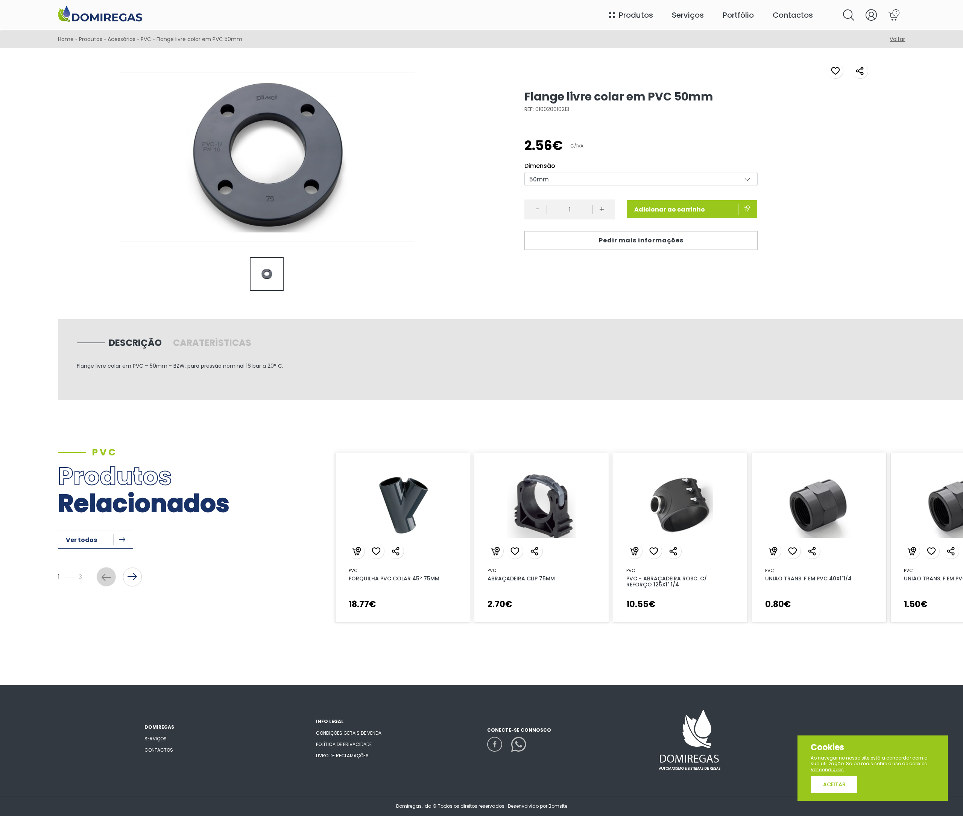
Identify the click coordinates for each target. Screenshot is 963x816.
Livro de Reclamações (342, 755)
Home (66, 39)
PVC (147, 39)
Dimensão (539, 166)
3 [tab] (660, 635)
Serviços (688, 15)
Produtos (90, 39)
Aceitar (834, 784)
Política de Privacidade (344, 744)
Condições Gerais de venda (348, 733)
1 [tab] (637, 635)
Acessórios (122, 39)
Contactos (793, 15)
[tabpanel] (266, 275)
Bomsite (557, 806)
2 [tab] (649, 635)
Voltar (897, 39)
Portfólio (738, 15)
